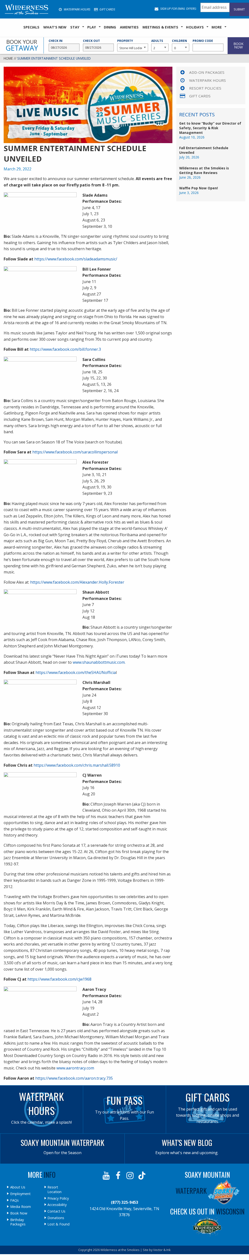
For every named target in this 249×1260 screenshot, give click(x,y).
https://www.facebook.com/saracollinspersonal (75, 452)
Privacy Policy (58, 1198)
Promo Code (203, 41)
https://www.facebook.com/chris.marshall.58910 (77, 765)
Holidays (195, 27)
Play (91, 27)
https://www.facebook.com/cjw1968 (59, 979)
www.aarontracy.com (74, 1068)
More (217, 27)
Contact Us (56, 1211)
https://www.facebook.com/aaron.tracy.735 (74, 1078)
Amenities (129, 27)
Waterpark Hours (76, 9)
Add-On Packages (206, 72)
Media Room (20, 1207)
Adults (157, 41)
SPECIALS (31, 27)
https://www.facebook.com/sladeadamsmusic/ (75, 259)
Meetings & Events (160, 27)
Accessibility (57, 1205)
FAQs (14, 1200)
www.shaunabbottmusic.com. (99, 662)
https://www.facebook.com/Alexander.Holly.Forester (77, 582)
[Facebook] (118, 1175)
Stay (75, 27)
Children (179, 41)
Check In (55, 41)
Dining (110, 27)
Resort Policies (205, 88)
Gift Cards (107, 9)
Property (125, 41)
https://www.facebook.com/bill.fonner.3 (65, 349)
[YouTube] (106, 1175)
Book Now (18, 1213)
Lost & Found (58, 1224)
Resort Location (54, 1189)
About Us (17, 1187)
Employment (20, 1194)
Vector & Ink (162, 1250)
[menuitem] (31, 27)
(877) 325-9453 (124, 1202)
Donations (55, 1218)
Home (8, 58)
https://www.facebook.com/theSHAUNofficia (76, 672)
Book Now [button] (238, 45)
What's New (54, 27)
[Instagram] (130, 1175)
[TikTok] (142, 1175)
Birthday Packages (18, 1222)
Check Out (91, 41)
